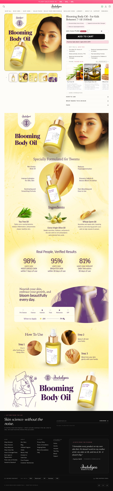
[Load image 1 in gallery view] (13, 77)
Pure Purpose (25, 460)
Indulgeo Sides (69, 11)
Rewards (105, 11)
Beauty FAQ (24, 452)
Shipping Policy (41, 447)
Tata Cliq (55, 451)
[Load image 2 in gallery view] (23, 77)
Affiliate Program (25, 447)
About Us (88, 11)
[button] (102, 31)
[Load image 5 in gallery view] (52, 77)
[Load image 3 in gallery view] (33, 77)
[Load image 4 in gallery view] (42, 77)
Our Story (23, 442)
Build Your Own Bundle (53, 11)
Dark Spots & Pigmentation (8, 456)
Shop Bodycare (8, 447)
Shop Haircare (8, 445)
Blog (22, 445)
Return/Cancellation (42, 450)
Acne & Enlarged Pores (10, 452)
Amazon (55, 448)
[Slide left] (6, 77)
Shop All (8, 11)
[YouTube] (103, 485)
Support (97, 11)
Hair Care (26, 11)
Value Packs (37, 11)
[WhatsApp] (107, 485)
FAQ (38, 452)
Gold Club (24, 457)
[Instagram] (99, 485)
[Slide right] (60, 77)
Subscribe (103, 420)
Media (22, 450)
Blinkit (55, 453)
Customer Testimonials (27, 463)
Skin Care (16, 11)
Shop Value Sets (9, 450)
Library (79, 11)
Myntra (55, 446)
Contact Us (24, 455)
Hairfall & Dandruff (10, 462)
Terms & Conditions (42, 445)
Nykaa (55, 443)
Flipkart (55, 456)
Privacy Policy (41, 442)
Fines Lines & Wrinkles (10, 460)
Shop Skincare (8, 442)
